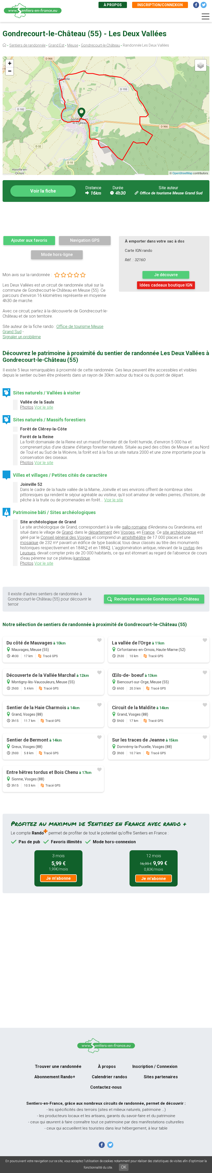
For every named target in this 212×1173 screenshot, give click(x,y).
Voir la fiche (43, 191)
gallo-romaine (134, 527)
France (148, 532)
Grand (67, 532)
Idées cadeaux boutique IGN (166, 285)
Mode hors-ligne (57, 254)
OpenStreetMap (182, 173)
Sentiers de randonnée (27, 45)
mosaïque (29, 542)
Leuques (27, 553)
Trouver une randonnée (58, 1066)
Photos (26, 407)
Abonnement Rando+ (54, 1076)
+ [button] (9, 63)
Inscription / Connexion (154, 1066)
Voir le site (43, 407)
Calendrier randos (109, 1076)
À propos (113, 5)
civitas (189, 547)
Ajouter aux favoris (29, 240)
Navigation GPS (85, 240)
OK (123, 1167)
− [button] (9, 71)
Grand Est (56, 45)
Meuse (72, 45)
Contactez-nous (106, 1087)
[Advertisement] (106, 218)
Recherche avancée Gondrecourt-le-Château (156, 599)
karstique (81, 558)
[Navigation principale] (205, 16)
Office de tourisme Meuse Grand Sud (171, 193)
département (100, 532)
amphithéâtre (134, 537)
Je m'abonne (58, 878)
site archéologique (179, 532)
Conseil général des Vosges (66, 537)
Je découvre (166, 274)
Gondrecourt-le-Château (100, 45)
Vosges (128, 532)
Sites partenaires (161, 1076)
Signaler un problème (22, 336)
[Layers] (200, 65)
